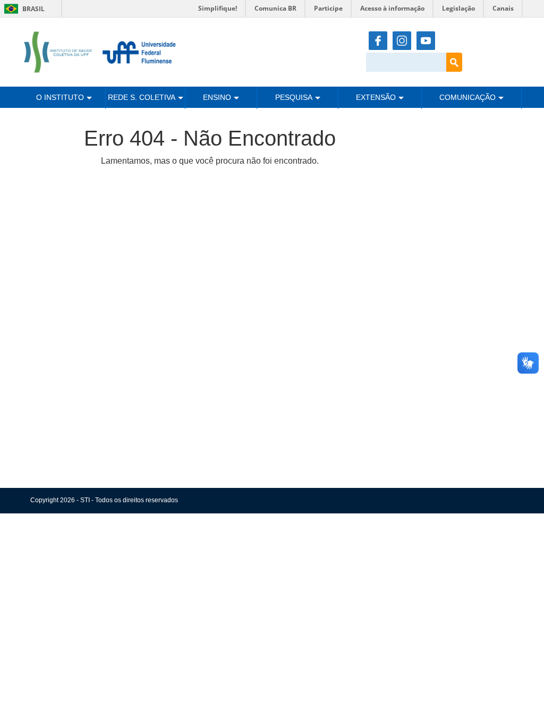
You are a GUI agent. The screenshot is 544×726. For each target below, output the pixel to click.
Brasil (22, 8)
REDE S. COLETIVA (141, 97)
